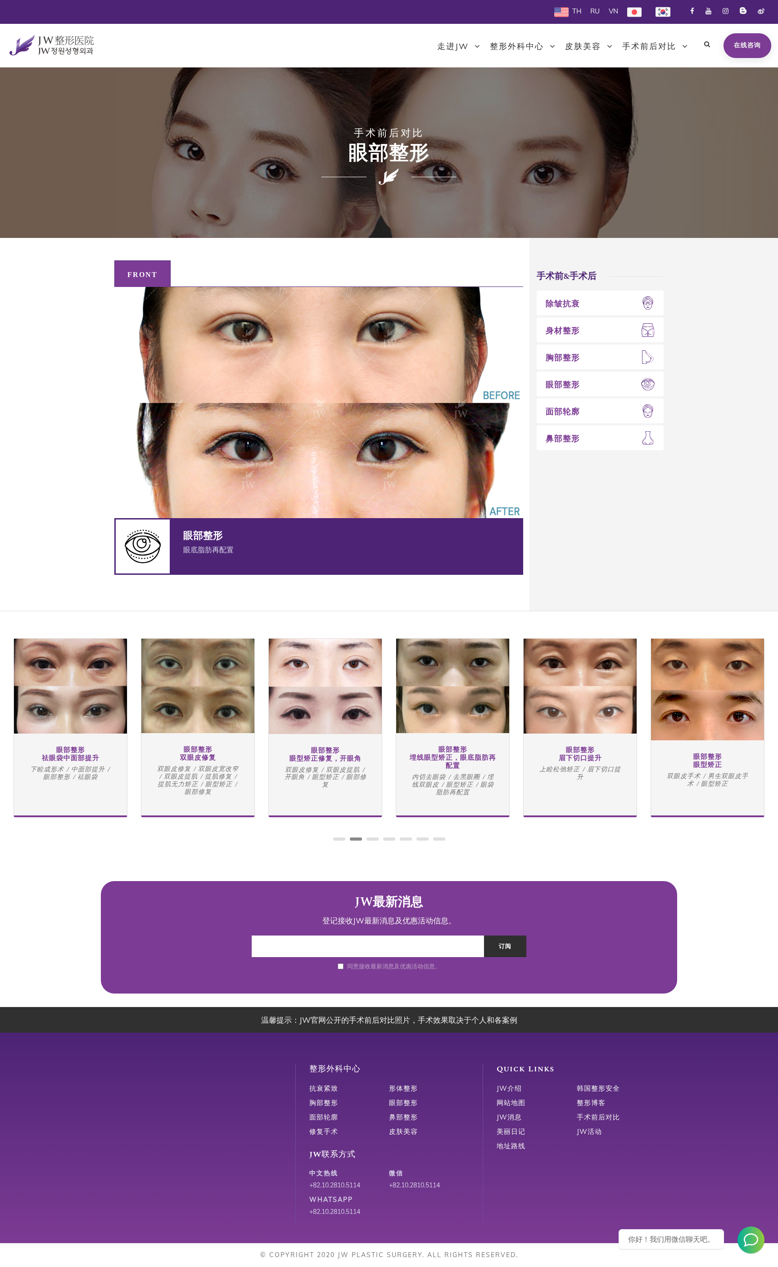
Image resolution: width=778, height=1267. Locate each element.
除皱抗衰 (563, 303)
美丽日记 (511, 1131)
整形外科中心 (517, 46)
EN (558, 11)
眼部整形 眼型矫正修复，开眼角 (325, 754)
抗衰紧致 (323, 1088)
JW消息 (509, 1117)
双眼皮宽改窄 (218, 769)
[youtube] (708, 11)
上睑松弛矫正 (559, 769)
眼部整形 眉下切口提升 (580, 754)
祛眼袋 (87, 777)
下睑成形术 (47, 769)
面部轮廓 (563, 411)
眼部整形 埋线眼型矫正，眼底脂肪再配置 (453, 757)
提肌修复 (218, 776)
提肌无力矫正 (178, 784)
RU (595, 11)
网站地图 (511, 1102)
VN (613, 11)
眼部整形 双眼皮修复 (198, 753)
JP (630, 11)
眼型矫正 (218, 784)
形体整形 (403, 1088)
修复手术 (323, 1131)
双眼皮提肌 (181, 776)
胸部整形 (563, 357)
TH (576, 11)
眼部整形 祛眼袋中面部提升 (71, 754)
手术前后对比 (649, 46)
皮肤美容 (583, 46)
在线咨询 (747, 45)
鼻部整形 (563, 438)
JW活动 (589, 1131)
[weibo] (761, 11)
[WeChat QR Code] (750, 1240)
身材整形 (563, 330)
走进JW (453, 46)
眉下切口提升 (599, 773)
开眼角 (295, 777)
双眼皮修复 (174, 769)
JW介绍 (509, 1088)
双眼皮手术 (684, 776)
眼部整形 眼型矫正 (707, 761)
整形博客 (591, 1102)
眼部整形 (563, 384)
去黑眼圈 (466, 777)
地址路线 (511, 1146)
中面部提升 (88, 769)
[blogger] (743, 11)
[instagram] (725, 11)
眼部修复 (198, 792)
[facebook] (692, 11)
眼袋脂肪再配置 (465, 788)
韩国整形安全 (598, 1088)
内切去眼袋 (429, 777)
